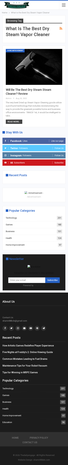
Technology (11, 218)
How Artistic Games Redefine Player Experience (28, 345)
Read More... (14, 122)
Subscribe (52, 280)
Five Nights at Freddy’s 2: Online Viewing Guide (27, 352)
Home (15, 438)
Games (9, 224)
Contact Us (29, 442)
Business (10, 231)
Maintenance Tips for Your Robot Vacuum (24, 365)
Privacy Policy (39, 438)
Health (9, 238)
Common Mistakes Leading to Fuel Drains (24, 359)
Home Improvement (15, 50)
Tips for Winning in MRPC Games (20, 372)
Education (7, 422)
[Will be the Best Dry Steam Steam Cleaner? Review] (34, 67)
